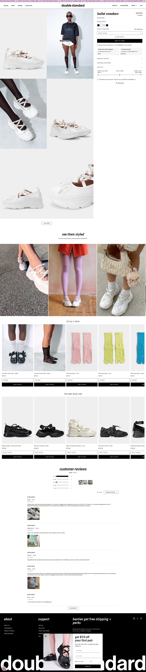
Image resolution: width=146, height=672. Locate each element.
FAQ (39, 636)
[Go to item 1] (80, 482)
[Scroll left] (2, 280)
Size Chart (139, 29)
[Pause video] (24, 280)
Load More (46, 223)
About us (7, 625)
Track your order (43, 631)
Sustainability (8, 628)
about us (114, 5)
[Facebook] (141, 618)
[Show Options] (99, 661)
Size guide (41, 628)
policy (99, 53)
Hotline (40, 625)
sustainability (124, 5)
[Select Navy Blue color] (107, 25)
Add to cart (120, 41)
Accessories (28, 5)
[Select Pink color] (104, 25)
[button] (139, 13)
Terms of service (9, 631)
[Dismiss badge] (2, 665)
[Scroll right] (143, 280)
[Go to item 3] (90, 482)
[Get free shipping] (4, 668)
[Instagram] (134, 618)
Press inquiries (8, 633)
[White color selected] (101, 25)
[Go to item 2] (85, 482)
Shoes (13, 5)
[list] (73, 280)
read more (123, 53)
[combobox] (94, 661)
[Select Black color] (98, 25)
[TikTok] (137, 618)
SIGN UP (88, 666)
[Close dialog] (46, 636)
